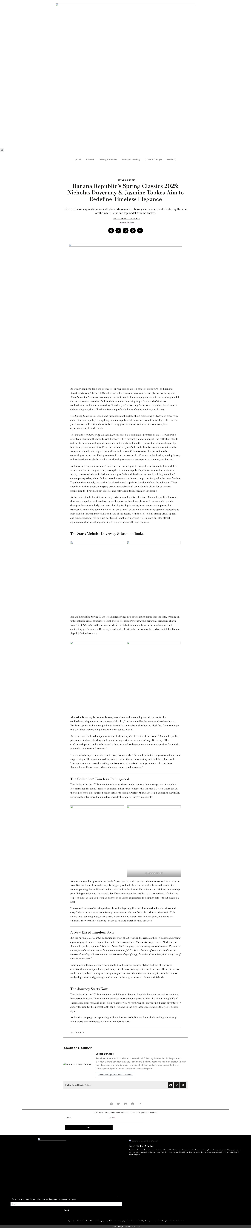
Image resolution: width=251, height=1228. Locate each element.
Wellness (171, 159)
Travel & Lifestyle (154, 159)
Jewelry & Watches (108, 159)
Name (69, 1118)
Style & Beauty (127, 180)
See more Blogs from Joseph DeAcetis (115, 1074)
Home (78, 159)
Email (112, 1118)
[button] (2, 150)
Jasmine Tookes (99, 401)
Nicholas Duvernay (98, 397)
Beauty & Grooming (131, 159)
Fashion (90, 159)
